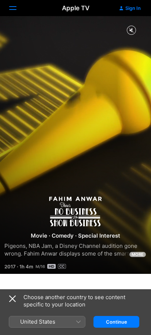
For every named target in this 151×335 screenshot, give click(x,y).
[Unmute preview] (131, 30)
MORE (138, 254)
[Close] (12, 298)
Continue (116, 322)
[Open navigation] (17, 8)
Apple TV (75, 8)
